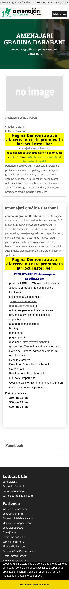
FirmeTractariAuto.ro (14, 536)
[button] (59, 14)
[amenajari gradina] (21, 11)
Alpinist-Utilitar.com (14, 546)
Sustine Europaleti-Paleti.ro (18, 495)
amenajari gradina (22, 49)
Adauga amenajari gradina (53, 2)
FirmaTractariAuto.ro (14, 555)
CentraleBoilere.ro (13, 527)
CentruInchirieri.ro (13, 513)
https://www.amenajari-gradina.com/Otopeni (23, 303)
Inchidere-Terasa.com (15, 508)
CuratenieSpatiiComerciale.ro (19, 551)
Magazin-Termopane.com (17, 522)
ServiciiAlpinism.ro (13, 541)
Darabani (34, 53)
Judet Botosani (47, 49)
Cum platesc (10, 481)
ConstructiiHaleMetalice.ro (18, 518)
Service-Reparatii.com (15, 560)
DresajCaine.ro (11, 532)
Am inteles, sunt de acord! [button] (34, 584)
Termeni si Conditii (13, 486)
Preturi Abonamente (14, 490)
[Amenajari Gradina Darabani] (34, 93)
